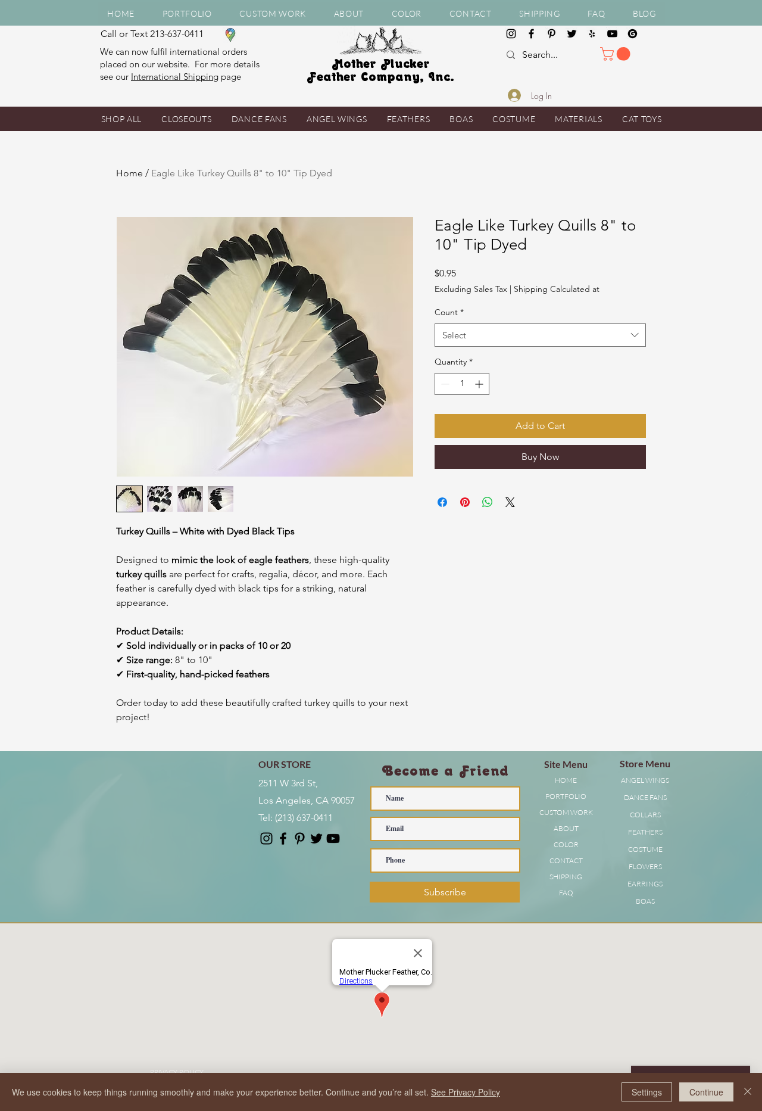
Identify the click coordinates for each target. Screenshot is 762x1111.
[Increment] (480, 384)
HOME (566, 780)
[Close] (748, 1091)
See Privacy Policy (465, 1092)
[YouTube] (612, 33)
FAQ (566, 892)
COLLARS (645, 814)
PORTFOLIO (565, 796)
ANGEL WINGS (645, 780)
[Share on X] (510, 502)
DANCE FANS (645, 797)
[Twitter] (572, 33)
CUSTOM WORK (566, 812)
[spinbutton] (462, 384)
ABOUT (566, 828)
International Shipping (174, 76)
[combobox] (540, 335)
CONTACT (566, 860)
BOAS (645, 901)
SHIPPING (565, 876)
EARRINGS (645, 883)
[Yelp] (592, 33)
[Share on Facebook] (442, 502)
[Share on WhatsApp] (487, 502)
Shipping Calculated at (556, 289)
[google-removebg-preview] (632, 33)
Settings (647, 1092)
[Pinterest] (551, 33)
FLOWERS (645, 866)
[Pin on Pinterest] (465, 502)
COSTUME (645, 849)
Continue (706, 1092)
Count (449, 312)
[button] (348, 13)
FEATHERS (645, 831)
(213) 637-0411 (304, 817)
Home (129, 173)
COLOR (566, 844)
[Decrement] (443, 384)
